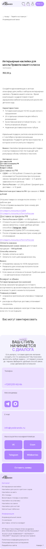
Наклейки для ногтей (11, 506)
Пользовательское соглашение (15, 542)
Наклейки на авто (9, 492)
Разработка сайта (9, 545)
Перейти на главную (18, 16)
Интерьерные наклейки (11, 486)
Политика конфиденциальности (15, 540)
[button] (23, 467)
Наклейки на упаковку (11, 500)
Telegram (17, 227)
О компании (7, 520)
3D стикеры (6, 495)
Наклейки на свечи (10, 503)
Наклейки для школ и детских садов (17, 489)
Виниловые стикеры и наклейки (15, 498)
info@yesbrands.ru (14, 427)
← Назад (6, 16)
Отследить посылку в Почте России (17, 213)
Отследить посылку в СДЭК (13, 210)
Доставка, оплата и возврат (13, 523)
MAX (24, 227)
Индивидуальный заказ (11, 19)
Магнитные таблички (10, 509)
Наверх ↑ (40, 545)
